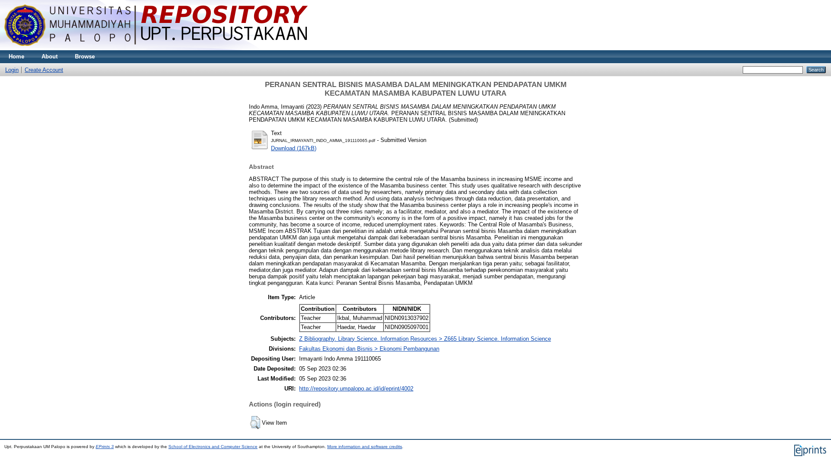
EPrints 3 (105, 446)
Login (12, 70)
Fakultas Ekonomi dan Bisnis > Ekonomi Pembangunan (369, 348)
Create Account (44, 70)
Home (16, 56)
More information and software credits (364, 446)
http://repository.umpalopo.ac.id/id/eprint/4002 (356, 388)
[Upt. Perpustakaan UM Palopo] (156, 48)
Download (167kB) (293, 148)
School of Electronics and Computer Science (213, 446)
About (50, 56)
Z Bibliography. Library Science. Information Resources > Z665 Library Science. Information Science (425, 339)
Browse (85, 56)
